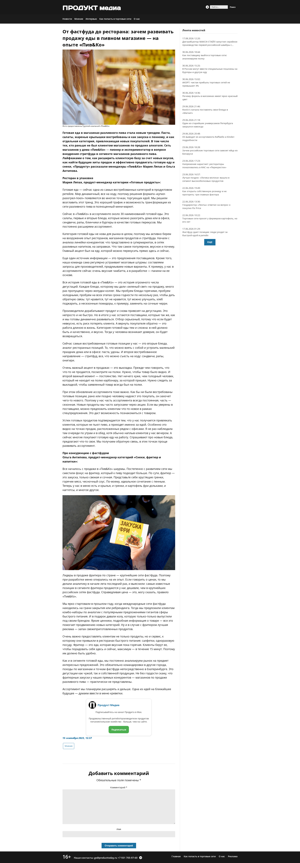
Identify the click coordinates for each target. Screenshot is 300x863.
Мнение (78, 18)
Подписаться (118, 729)
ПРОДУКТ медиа (91, 7)
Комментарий (118, 787)
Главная (176, 856)
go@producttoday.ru (105, 857)
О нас (137, 18)
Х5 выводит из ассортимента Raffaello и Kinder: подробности (208, 138)
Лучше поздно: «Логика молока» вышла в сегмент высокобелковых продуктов (205, 179)
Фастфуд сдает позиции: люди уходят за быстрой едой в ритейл (205, 234)
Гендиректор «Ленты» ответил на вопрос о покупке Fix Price (206, 206)
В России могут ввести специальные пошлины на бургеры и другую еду (209, 70)
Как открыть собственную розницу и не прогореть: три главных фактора (204, 193)
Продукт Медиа (108, 705)
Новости (67, 18)
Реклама (233, 856)
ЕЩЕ (209, 242)
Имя (119, 829)
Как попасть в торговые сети (115, 18)
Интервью (91, 18)
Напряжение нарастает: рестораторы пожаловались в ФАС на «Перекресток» (204, 166)
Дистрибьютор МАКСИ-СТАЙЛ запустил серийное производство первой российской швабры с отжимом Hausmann (209, 43)
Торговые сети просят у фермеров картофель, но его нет (209, 220)
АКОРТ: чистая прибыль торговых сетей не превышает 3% (206, 84)
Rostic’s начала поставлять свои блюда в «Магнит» (205, 111)
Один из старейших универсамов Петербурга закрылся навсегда (207, 125)
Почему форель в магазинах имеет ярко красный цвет (210, 98)
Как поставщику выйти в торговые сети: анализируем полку (204, 57)
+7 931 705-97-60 (128, 857)
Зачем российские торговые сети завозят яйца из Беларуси (210, 152)
